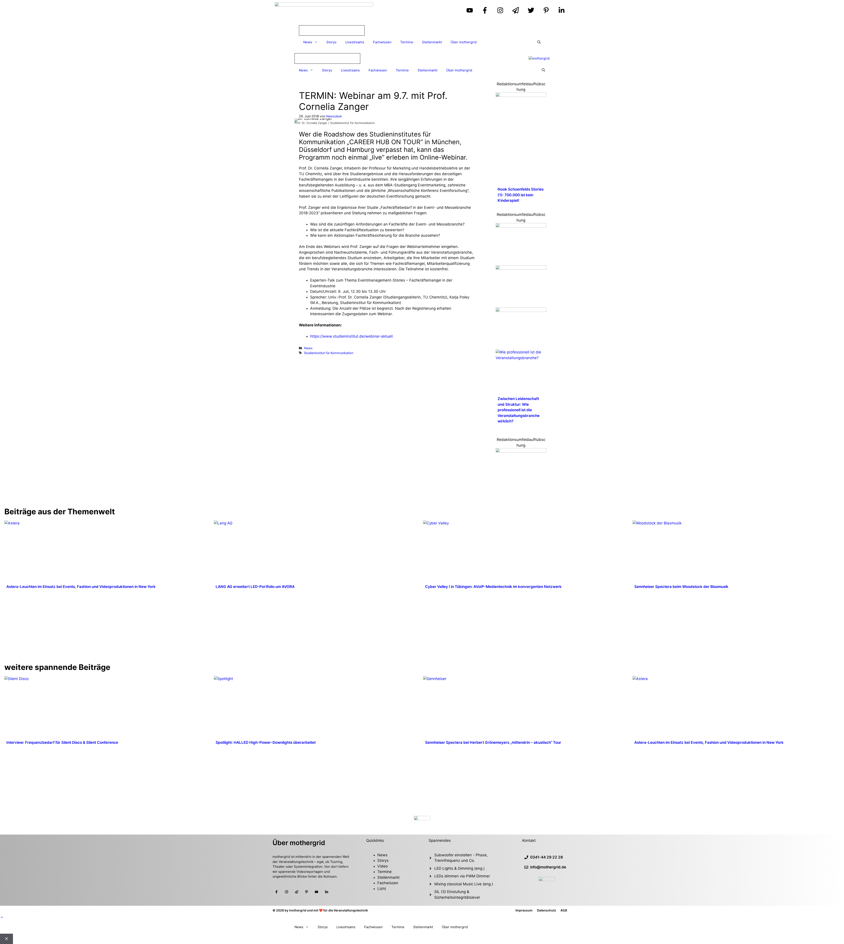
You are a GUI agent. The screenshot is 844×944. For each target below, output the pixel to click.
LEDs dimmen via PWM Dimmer (462, 876)
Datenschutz (546, 910)
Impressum (524, 910)
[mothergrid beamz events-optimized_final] (521, 95)
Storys (331, 42)
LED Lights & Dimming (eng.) (459, 868)
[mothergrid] (539, 58)
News (307, 42)
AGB (563, 910)
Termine (406, 42)
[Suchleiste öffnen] (539, 42)
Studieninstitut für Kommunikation (328, 353)
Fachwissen (382, 42)
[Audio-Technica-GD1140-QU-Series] (521, 226)
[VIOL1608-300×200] (521, 310)
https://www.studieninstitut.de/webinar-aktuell (351, 336)
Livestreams (354, 42)
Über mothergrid (464, 42)
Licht (381, 888)
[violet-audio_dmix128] (521, 268)
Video (382, 866)
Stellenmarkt (432, 42)
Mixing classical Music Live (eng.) (463, 884)
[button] (2, 917)
